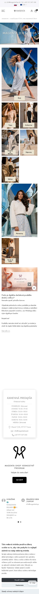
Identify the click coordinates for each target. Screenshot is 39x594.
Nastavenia (19, 585)
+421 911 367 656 (30, 2)
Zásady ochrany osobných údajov (13, 591)
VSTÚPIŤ (19, 480)
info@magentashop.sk (14, 2)
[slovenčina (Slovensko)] (16, 5)
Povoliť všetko (19, 580)
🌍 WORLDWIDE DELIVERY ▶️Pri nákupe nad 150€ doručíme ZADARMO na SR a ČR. (12, 510)
